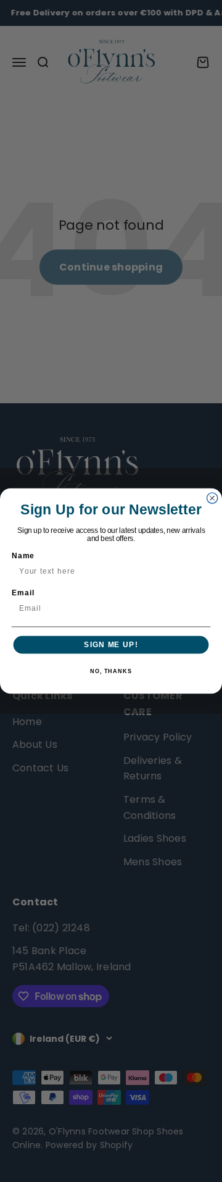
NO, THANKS (111, 671)
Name (23, 556)
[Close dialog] (212, 498)
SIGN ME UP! (111, 644)
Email (23, 593)
